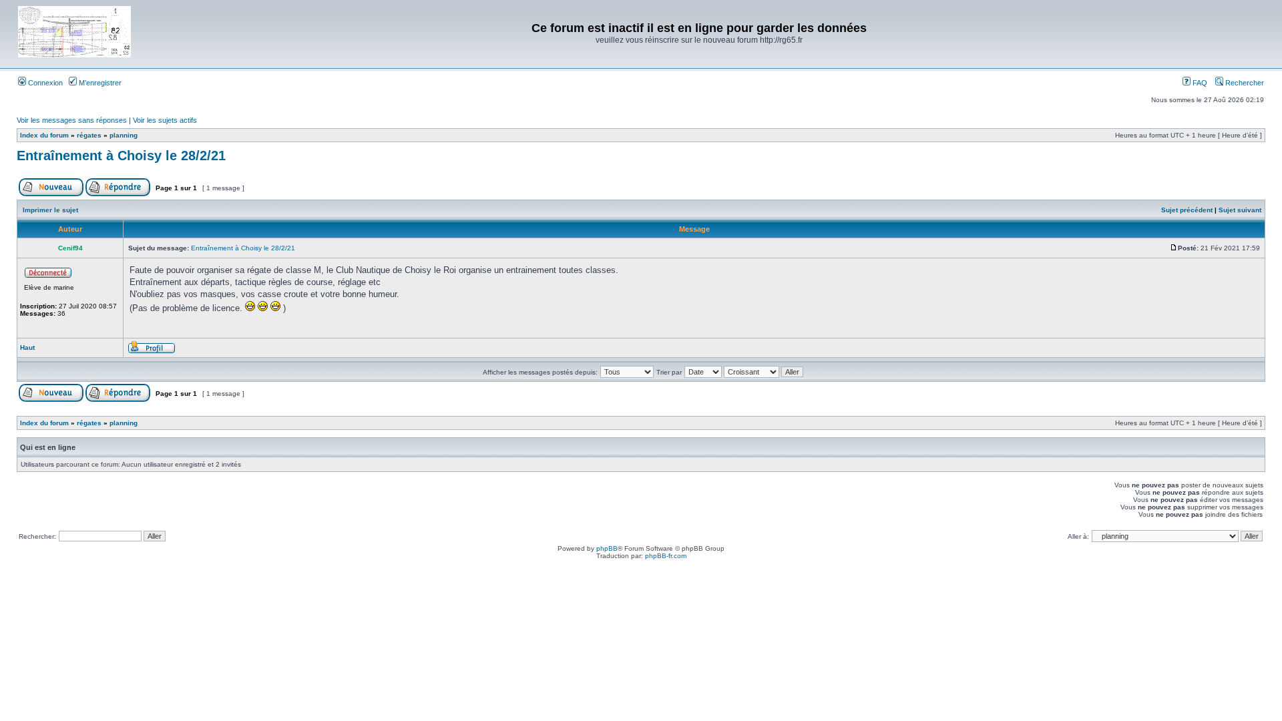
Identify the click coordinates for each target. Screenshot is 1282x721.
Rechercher (1243, 83)
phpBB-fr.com (665, 555)
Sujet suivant (1240, 210)
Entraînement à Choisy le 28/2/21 (121, 155)
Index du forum (44, 135)
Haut (27, 347)
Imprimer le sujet (50, 210)
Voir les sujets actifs (165, 120)
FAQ (1199, 83)
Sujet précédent (1187, 210)
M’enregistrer (99, 83)
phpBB (607, 548)
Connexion (44, 83)
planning (124, 135)
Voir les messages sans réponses (72, 120)
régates (89, 135)
